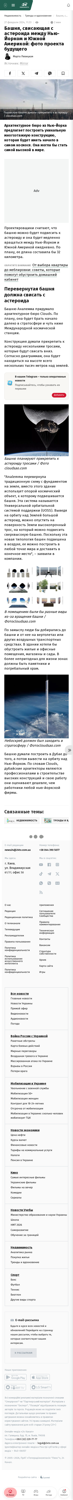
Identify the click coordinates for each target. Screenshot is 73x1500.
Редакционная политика (19, 917)
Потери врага (19, 1071)
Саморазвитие (19, 1229)
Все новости (20, 993)
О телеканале (12, 923)
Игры (42, 972)
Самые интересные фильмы (28, 1177)
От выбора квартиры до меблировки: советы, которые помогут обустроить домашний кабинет (36, 272)
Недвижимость (13, 16)
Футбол (15, 1284)
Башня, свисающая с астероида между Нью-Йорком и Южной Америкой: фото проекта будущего (62, 16)
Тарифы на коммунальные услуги (31, 1150)
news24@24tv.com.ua (18, 850)
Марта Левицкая (23, 56)
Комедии (16, 1192)
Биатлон (16, 1294)
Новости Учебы (22, 1210)
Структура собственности (47, 952)
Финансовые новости (24, 1145)
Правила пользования (17, 942)
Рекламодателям (14, 935)
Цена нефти (18, 1135)
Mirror (24, 63)
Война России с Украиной (29, 1036)
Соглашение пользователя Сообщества (47, 913)
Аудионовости (19, 1018)
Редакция (10, 911)
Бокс (13, 1279)
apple (41, 1377)
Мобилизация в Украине (28, 1083)
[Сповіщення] (68, 5)
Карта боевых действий (25, 1045)
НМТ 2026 (16, 1224)
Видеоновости (19, 1013)
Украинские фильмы (23, 1182)
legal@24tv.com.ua (48, 1443)
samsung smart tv (41, 1387)
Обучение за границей (25, 1235)
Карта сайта (46, 966)
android (16, 1377)
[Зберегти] (63, 73)
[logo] (24, 5)
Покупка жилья (20, 1257)
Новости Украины (22, 1003)
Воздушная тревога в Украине (29, 1056)
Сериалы (16, 1197)
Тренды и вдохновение (38, 16)
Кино (14, 1172)
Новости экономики (25, 1130)
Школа (15, 1219)
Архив (42, 960)
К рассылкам (23, 1353)
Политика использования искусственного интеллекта (14, 960)
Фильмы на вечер (22, 1187)
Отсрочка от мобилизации (27, 1108)
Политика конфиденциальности (17, 949)
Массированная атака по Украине (31, 1061)
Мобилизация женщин (25, 1098)
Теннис (15, 1289)
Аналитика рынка (21, 1252)
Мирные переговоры (23, 1050)
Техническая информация (46, 931)
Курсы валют (19, 1140)
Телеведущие (12, 929)
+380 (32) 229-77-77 (26, 1439)
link (41, 864)
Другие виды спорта (23, 1299)
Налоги (15, 1155)
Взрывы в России (21, 1066)
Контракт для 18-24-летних (27, 1103)
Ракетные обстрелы (23, 1040)
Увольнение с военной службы (30, 1088)
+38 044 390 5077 (49, 850)
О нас (8, 905)
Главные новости (21, 998)
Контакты (44, 939)
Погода (15, 1023)
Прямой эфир (19, 1008)
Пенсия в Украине (22, 1160)
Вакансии (44, 945)
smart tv (16, 1387)
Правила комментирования (49, 923)
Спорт (15, 1274)
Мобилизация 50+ (21, 1093)
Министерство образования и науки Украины (39, 1214)
